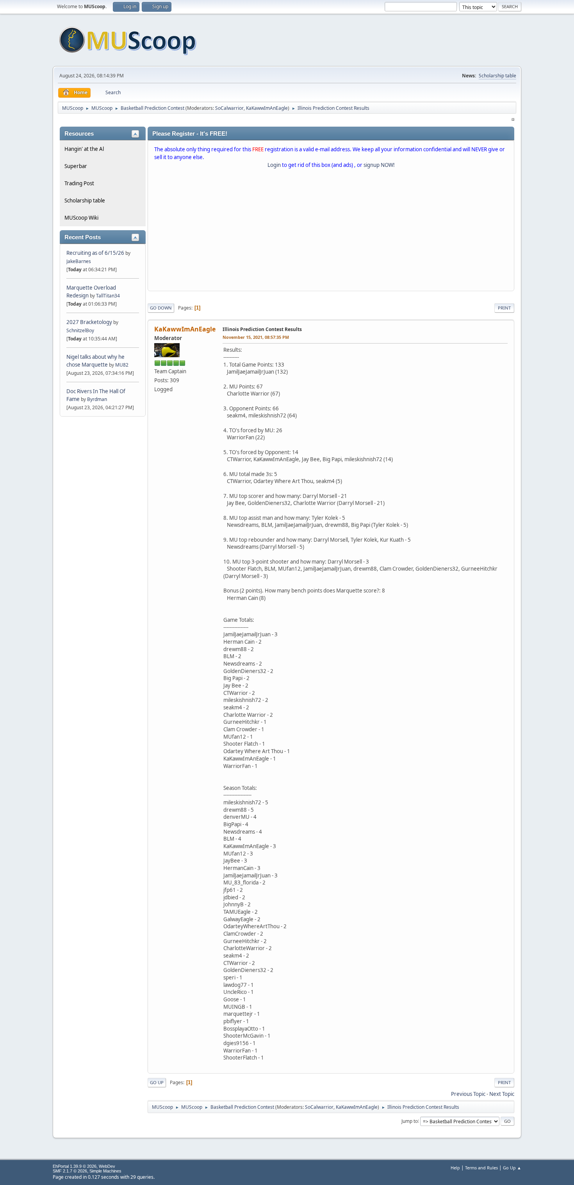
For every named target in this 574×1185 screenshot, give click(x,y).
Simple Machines (105, 1171)
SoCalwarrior (229, 108)
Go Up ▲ (512, 1168)
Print (504, 308)
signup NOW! (379, 164)
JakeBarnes (78, 261)
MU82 (121, 365)
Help (455, 1168)
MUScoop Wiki (81, 217)
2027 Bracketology (89, 322)
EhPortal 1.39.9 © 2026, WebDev (84, 1166)
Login (274, 164)
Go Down (161, 308)
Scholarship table (497, 75)
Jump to (409, 1120)
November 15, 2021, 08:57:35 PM (256, 337)
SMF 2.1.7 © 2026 (70, 1171)
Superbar (75, 166)
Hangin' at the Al (84, 148)
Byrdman (97, 399)
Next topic (501, 1093)
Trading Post (79, 183)
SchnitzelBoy (80, 330)
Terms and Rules (481, 1168)
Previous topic (468, 1093)
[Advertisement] (331, 231)
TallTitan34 (108, 295)
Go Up (157, 1082)
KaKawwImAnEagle (267, 108)
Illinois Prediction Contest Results (262, 329)
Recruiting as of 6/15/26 (95, 252)
